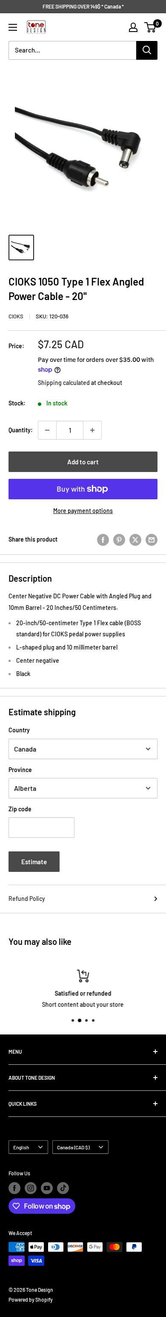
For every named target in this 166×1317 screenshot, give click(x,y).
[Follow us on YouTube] (47, 1188)
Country (19, 730)
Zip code (20, 809)
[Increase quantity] (92, 430)
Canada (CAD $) (73, 1147)
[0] (150, 27)
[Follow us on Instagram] (31, 1188)
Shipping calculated (64, 382)
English (21, 1147)
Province (20, 769)
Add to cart (83, 462)
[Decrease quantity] (47, 430)
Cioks (16, 316)
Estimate (34, 861)
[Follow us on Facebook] (14, 1188)
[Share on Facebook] (103, 539)
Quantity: (21, 430)
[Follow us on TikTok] (63, 1188)
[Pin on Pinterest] (119, 539)
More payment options (83, 510)
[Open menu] (13, 27)
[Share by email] (151, 539)
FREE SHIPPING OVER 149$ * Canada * (83, 6)
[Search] (146, 50)
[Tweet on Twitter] (135, 539)
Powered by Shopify (31, 1299)
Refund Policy (27, 898)
